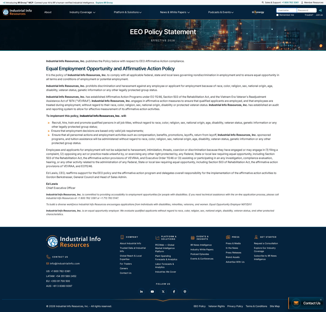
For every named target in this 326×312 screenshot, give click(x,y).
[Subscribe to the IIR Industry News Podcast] (185, 291)
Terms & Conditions (256, 306)
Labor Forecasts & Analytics (164, 265)
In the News (232, 248)
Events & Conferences (202, 258)
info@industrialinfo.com (65, 263)
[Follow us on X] (163, 291)
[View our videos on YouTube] (152, 291)
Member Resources (313, 2)
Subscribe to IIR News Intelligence (265, 257)
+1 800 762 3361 (290, 2)
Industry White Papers (202, 249)
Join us (319, 15)
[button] (263, 3)
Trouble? (309, 15)
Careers (124, 268)
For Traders (126, 264)
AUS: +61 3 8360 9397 (59, 285)
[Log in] (320, 10)
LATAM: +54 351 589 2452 (61, 276)
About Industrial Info (130, 243)
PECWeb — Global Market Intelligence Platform (165, 248)
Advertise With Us (235, 262)
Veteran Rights (216, 306)
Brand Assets (233, 257)
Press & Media (233, 243)
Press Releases (233, 252)
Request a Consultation (266, 243)
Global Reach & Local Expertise (131, 257)
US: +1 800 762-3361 (58, 271)
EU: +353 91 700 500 (58, 281)
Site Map (275, 306)
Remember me (286, 15)
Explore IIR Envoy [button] (104, 2)
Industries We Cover (165, 272)
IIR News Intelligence (201, 245)
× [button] (321, 299)
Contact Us (125, 273)
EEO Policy (200, 306)
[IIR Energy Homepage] (258, 12)
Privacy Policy (235, 306)
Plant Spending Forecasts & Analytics (166, 257)
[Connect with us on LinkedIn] (141, 291)
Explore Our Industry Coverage (265, 249)
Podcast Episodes (200, 254)
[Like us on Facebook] (174, 291)
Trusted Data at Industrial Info (133, 249)
